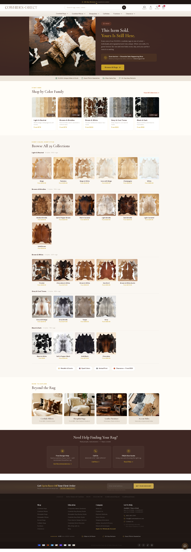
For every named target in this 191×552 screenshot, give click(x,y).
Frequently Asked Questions (77, 508)
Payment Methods (101, 514)
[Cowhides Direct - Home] (21, 7)
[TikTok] (147, 545)
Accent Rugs (41, 520)
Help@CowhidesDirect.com (135, 518)
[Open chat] (185, 546)
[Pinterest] (152, 545)
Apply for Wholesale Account (106, 529)
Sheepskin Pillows (42, 517)
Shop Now (115, 2)
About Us (98, 508)
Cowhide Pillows (42, 511)
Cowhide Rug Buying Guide (77, 511)
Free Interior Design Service (77, 520)
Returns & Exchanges (102, 526)
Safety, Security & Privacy (104, 523)
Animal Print (103, 368)
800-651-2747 (131, 515)
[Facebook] (139, 545)
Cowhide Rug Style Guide (76, 517)
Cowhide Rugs (42, 508)
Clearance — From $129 (124, 368)
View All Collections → (151, 93)
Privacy (120, 545)
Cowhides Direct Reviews (76, 523)
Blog (69, 529)
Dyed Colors (85, 368)
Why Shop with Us (73, 526)
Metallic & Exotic (67, 368)
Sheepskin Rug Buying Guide (77, 514)
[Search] (124, 7)
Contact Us (99, 511)
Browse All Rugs (111, 67)
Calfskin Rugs (41, 523)
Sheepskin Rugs (42, 514)
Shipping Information (102, 520)
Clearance (40, 529)
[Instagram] (143, 545)
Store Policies (100, 517)
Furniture (40, 526)
